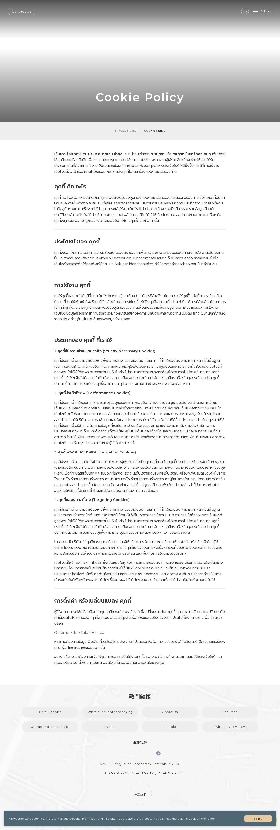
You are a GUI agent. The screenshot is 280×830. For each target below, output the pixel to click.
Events (110, 727)
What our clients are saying (110, 712)
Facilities (230, 712)
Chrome (61, 632)
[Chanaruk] (158, 753)
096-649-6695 (169, 773)
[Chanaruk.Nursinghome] (134, 753)
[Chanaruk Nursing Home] (140, 11)
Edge (75, 632)
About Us (170, 712)
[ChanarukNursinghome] (122, 753)
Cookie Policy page (202, 818)
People (170, 727)
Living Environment (230, 727)
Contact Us (21, 11)
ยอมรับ (258, 818)
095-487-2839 (142, 773)
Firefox (98, 632)
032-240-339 (116, 773)
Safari (86, 632)
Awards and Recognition (50, 727)
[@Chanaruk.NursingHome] (146, 753)
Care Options (50, 712)
